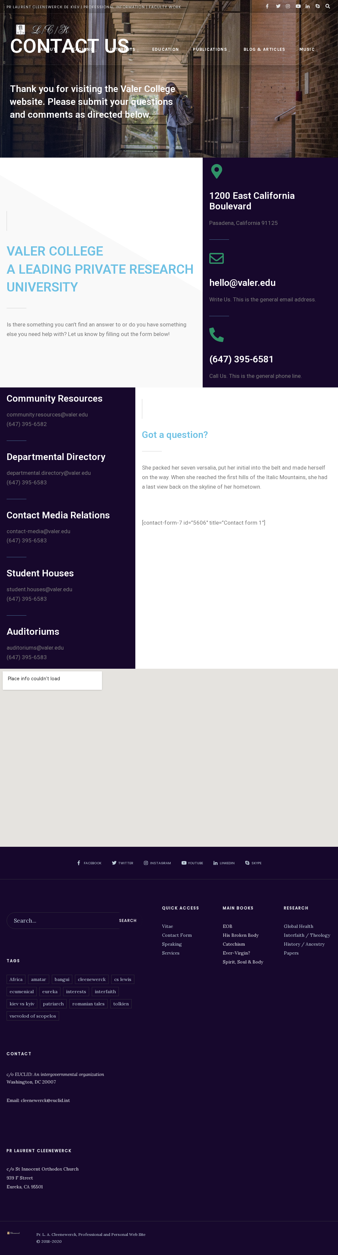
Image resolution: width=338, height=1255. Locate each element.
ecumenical (22, 992)
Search (128, 920)
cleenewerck (92, 979)
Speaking (172, 944)
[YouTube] (297, 6)
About (48, 49)
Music (307, 49)
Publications (210, 49)
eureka (49, 992)
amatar (38, 979)
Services (171, 953)
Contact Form (177, 935)
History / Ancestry (304, 944)
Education (165, 49)
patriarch (53, 1004)
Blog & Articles (265, 49)
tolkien (121, 1004)
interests (76, 992)
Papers (291, 953)
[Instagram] (287, 6)
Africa (16, 979)
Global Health (298, 926)
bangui (62, 979)
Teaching (82, 49)
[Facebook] (267, 6)
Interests (123, 49)
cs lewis (122, 979)
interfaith (105, 992)
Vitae (167, 926)
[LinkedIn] (307, 6)
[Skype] (316, 6)
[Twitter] (277, 6)
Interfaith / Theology (307, 935)
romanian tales (88, 1004)
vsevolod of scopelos (33, 1016)
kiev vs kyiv (22, 1004)
